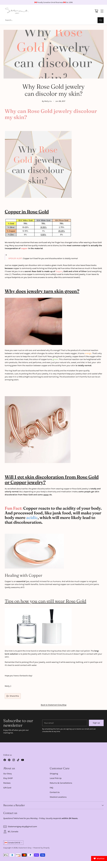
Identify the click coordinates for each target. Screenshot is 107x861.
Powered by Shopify (41, 848)
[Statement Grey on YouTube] (22, 760)
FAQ (51, 788)
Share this (14, 696)
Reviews (7, 783)
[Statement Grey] (17, 11)
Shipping (54, 773)
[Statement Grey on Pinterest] (9, 760)
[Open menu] (102, 11)
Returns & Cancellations (61, 783)
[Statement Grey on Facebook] (4, 760)
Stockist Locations (58, 797)
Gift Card (7, 788)
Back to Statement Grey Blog (53, 705)
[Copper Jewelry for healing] (53, 551)
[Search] (101, 20)
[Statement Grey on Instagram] (13, 760)
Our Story (7, 773)
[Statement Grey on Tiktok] (18, 760)
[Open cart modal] (96, 11)
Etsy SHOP (8, 778)
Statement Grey (24, 848)
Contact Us (55, 792)
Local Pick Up (55, 778)
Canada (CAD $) (14, 843)
